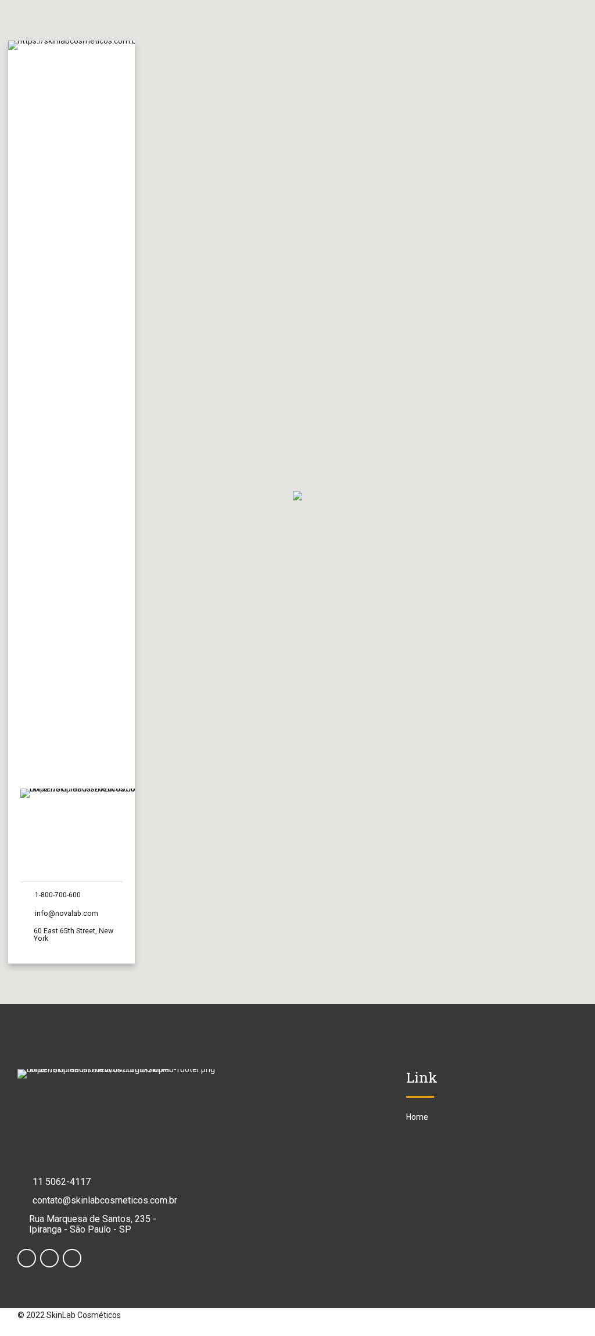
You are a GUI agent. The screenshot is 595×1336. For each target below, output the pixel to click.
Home (417, 1117)
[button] (297, 496)
